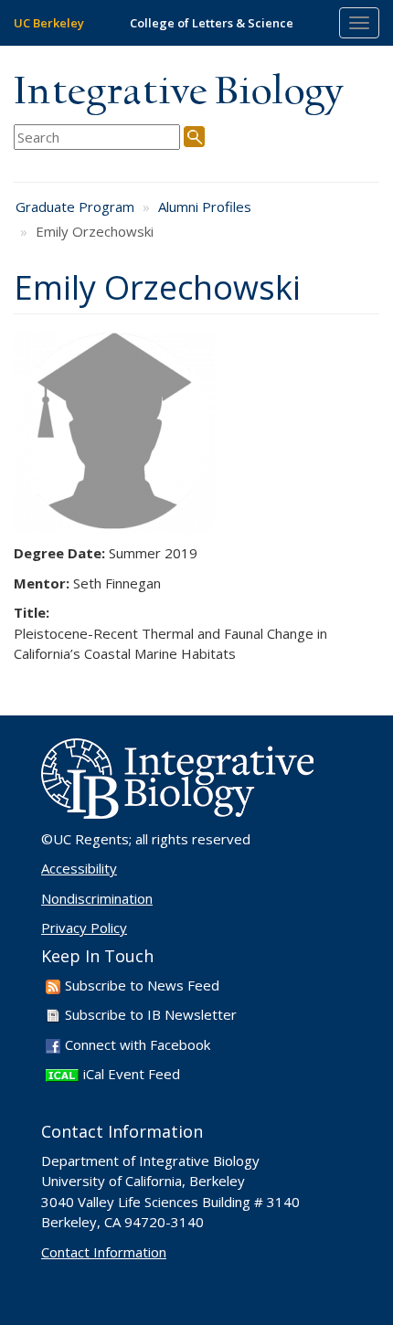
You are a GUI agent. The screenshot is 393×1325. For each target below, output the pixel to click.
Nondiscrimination (97, 898)
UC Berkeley (49, 23)
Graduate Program (75, 206)
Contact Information (103, 1252)
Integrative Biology (178, 93)
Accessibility (79, 868)
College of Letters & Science (211, 23)
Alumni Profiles (204, 206)
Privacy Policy (84, 927)
